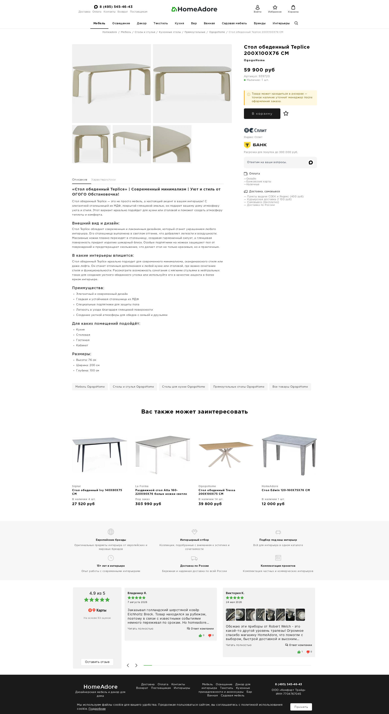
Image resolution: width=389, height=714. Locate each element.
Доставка (84, 12)
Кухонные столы (170, 32)
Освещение (121, 23)
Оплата (96, 12)
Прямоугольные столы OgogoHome (239, 387)
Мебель (99, 23)
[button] (128, 665)
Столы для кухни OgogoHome (183, 387)
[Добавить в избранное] (285, 113)
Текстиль (161, 23)
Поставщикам (138, 12)
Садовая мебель (234, 23)
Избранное (275, 12)
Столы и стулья (145, 32)
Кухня (179, 23)
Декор (142, 23)
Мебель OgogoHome (90, 387)
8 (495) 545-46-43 (116, 7)
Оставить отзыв (97, 662)
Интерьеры (281, 23)
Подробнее (97, 709)
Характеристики (103, 179)
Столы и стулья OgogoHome (133, 387)
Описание (79, 179)
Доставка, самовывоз (264, 191)
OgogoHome (217, 32)
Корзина (293, 12)
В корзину (262, 113)
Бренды (260, 23)
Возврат (123, 12)
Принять (301, 707)
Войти (258, 12)
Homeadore (110, 32)
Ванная (209, 23)
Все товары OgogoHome (290, 387)
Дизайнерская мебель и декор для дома (100, 690)
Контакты (109, 12)
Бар (194, 23)
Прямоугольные (195, 32)
